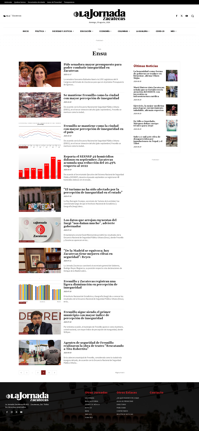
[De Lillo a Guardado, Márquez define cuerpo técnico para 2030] (171, 125)
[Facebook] (176, 16)
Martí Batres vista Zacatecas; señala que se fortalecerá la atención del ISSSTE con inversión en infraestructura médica (148, 92)
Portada (22, 116)
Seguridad (23, 147)
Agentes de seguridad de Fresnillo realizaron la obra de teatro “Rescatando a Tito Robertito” (94, 346)
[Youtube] (187, 16)
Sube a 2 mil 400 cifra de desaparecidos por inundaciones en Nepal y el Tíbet (147, 140)
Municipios (23, 333)
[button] (192, 16)
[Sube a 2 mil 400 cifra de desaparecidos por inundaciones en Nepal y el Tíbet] (171, 141)
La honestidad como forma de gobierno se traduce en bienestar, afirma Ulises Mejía (148, 74)
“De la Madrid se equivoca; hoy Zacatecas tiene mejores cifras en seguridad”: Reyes (88, 254)
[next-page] (54, 372)
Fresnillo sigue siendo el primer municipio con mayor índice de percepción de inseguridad (87, 315)
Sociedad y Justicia (26, 211)
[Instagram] (11, 412)
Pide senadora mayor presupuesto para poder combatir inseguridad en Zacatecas (93, 68)
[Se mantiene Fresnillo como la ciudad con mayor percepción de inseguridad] (40, 105)
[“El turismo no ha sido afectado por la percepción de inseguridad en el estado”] (40, 199)
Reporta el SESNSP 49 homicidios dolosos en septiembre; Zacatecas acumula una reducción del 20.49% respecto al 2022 (90, 161)
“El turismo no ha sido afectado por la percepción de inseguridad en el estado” (93, 191)
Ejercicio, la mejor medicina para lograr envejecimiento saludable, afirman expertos (148, 108)
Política (22, 86)
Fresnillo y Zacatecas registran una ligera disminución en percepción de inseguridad (90, 284)
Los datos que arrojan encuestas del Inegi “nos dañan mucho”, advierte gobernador (90, 223)
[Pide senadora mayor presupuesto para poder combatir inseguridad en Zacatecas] (40, 74)
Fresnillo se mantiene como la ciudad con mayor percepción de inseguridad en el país (93, 129)
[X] (182, 16)
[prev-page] (21, 372)
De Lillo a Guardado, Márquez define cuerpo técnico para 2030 (145, 123)
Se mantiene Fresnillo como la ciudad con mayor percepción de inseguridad (91, 97)
